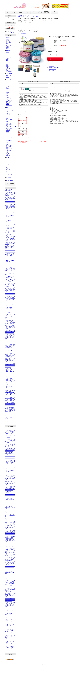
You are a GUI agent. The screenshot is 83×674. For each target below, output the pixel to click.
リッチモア (8, 40)
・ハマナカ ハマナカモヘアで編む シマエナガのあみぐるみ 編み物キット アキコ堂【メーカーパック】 (10, 391)
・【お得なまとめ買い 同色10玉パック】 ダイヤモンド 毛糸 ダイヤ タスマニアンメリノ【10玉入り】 (10, 450)
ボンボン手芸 (8, 150)
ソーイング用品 (9, 98)
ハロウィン (8, 154)
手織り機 (8, 91)
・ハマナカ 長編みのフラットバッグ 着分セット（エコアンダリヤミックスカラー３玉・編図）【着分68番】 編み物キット (10, 488)
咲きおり (7, 92)
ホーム (19, 15)
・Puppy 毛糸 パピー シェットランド (10, 642)
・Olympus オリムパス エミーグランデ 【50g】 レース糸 (10, 630)
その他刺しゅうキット (10, 165)
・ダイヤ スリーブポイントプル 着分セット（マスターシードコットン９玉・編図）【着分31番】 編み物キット (10, 477)
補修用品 (7, 103)
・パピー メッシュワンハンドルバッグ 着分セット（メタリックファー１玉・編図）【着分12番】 (10, 269)
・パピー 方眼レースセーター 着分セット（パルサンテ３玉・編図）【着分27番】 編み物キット (10, 346)
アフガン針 (8, 68)
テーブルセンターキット (10, 164)
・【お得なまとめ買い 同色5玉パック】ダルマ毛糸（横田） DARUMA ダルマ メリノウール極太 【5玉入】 (10, 303)
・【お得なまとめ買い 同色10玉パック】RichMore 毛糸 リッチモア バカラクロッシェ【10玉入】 (10, 280)
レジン (7, 104)
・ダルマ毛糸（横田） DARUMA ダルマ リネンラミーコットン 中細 (10, 420)
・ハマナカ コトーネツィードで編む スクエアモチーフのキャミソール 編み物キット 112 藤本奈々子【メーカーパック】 (10, 365)
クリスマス (8, 155)
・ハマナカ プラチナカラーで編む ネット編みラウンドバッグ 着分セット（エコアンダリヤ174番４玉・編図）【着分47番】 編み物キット (10, 551)
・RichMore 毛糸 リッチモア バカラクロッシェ (10, 277)
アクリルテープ (9, 125)
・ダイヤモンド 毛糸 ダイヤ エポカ (10, 428)
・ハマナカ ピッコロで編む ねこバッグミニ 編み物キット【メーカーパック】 (10, 258)
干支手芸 (7, 151)
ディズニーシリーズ (9, 162)
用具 (7, 76)
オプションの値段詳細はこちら (53, 64)
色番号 (49, 49)
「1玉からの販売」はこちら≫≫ (23, 33)
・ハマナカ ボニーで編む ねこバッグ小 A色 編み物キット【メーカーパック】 (10, 251)
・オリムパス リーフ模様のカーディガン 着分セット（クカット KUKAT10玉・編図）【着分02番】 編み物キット (10, 238)
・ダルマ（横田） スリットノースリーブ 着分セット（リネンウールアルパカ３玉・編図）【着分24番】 (10, 322)
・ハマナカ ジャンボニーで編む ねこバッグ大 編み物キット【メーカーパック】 (10, 247)
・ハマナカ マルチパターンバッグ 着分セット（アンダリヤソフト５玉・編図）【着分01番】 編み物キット (10, 336)
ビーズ (7, 86)
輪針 (7, 65)
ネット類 (7, 108)
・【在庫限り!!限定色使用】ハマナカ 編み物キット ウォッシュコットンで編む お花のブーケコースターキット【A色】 (10, 404)
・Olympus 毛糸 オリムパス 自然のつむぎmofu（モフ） (10, 499)
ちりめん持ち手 (9, 129)
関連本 (7, 47)
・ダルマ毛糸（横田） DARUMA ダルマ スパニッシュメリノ (10, 202)
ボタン (7, 112)
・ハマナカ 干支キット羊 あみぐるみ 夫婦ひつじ (10, 400)
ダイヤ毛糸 (8, 41)
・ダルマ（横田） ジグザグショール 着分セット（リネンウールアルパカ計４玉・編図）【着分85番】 (10, 332)
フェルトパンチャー (9, 101)
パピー (7, 44)
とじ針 (7, 69)
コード (7, 83)
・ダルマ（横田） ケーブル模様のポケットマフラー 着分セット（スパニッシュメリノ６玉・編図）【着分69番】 (10, 211)
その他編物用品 (9, 71)
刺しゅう (8, 157)
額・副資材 (8, 162)
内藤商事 (7, 46)
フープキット (8, 159)
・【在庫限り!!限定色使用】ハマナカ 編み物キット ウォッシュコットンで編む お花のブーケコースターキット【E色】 (10, 409)
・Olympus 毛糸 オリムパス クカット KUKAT (10, 228)
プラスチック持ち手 (9, 128)
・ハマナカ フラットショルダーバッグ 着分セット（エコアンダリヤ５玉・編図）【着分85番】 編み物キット (10, 609)
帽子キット (8, 147)
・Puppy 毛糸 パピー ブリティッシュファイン (10, 625)
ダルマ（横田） (9, 42)
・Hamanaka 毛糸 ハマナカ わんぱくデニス (10, 649)
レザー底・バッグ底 (9, 109)
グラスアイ (8, 118)
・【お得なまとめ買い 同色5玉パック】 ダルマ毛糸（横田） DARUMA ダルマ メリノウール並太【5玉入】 (10, 298)
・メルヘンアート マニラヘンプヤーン (10, 418)
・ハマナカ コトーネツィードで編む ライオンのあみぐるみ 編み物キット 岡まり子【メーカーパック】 (10, 370)
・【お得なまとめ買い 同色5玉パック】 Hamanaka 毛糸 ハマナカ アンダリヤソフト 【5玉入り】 (10, 311)
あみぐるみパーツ (10, 117)
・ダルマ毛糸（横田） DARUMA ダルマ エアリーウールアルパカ (10, 243)
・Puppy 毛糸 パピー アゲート (10, 235)
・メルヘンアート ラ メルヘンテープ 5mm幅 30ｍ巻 (10, 616)
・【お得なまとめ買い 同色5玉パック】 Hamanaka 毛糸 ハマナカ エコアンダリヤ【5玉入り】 (10, 457)
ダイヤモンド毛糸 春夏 (33, 16)
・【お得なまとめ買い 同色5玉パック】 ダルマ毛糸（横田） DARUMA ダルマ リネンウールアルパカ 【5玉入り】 (10, 326)
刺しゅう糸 (8, 160)
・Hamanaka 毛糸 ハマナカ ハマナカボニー (10, 614)
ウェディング (9, 174)
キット (7, 77)
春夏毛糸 (8, 50)
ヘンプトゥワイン (9, 82)
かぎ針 (7, 66)
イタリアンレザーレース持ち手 (11, 127)
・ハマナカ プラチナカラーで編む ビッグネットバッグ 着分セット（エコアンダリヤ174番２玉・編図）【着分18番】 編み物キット (10, 544)
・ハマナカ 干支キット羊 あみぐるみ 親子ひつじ (10, 398)
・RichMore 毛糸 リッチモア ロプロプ (10, 221)
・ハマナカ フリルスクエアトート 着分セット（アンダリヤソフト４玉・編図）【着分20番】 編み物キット (10, 359)
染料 (7, 172)
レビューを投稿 (51, 70)
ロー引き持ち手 (9, 134)
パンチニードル (9, 180)
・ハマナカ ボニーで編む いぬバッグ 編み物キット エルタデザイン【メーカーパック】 (10, 350)
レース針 (7, 67)
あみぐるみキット (9, 145)
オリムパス (8, 43)
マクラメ (7, 84)
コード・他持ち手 (9, 135)
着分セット (8, 48)
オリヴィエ (8, 93)
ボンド (7, 99)
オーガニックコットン (10, 148)
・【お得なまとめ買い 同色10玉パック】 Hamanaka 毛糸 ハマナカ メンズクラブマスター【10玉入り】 (10, 432)
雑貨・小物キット (10, 143)
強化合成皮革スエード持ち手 (11, 136)
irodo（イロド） (9, 113)
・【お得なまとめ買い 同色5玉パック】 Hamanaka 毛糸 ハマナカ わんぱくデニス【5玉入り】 (10, 436)
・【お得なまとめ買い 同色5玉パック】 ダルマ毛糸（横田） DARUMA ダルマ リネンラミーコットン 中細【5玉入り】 (10, 206)
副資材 (7, 107)
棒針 (7, 64)
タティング (8, 102)
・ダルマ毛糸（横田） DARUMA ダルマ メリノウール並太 (10, 294)
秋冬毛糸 (8, 38)
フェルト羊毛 (9, 73)
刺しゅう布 (8, 169)
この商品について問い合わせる (54, 67)
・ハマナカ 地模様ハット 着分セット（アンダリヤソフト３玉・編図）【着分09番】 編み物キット (10, 355)
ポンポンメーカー (9, 100)
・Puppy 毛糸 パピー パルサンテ (10, 315)
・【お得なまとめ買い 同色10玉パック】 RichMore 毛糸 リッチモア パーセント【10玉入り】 (10, 441)
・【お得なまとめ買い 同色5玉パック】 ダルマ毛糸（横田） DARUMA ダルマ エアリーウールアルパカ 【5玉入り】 (10, 289)
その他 (7, 88)
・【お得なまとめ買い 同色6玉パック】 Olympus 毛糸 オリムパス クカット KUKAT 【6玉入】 (10, 231)
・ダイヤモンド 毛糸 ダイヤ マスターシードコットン (10, 647)
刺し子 (7, 167)
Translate (13, 32)
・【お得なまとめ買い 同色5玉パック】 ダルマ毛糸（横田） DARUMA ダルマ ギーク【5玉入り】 (10, 198)
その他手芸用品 (9, 105)
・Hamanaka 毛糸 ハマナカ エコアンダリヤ (10, 622)
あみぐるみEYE (9, 119)
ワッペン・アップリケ (10, 110)
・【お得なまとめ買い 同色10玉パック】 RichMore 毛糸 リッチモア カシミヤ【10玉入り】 (10, 194)
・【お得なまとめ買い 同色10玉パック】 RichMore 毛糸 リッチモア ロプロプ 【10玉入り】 (10, 224)
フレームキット (9, 160)
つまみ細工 (8, 114)
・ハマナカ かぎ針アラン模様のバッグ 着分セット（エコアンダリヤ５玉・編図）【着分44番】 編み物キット (10, 482)
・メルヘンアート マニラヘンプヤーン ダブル (10, 218)
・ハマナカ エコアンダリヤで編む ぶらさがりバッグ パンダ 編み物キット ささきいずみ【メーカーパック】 (10, 374)
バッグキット (8, 146)
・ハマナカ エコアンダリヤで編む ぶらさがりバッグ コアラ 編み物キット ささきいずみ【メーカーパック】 (10, 380)
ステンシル (8, 177)
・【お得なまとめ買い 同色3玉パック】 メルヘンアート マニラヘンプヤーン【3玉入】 (10, 285)
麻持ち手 (7, 133)
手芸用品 (8, 95)
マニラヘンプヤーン (9, 81)
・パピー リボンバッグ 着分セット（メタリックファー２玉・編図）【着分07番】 (10, 273)
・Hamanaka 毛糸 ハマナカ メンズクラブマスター (10, 633)
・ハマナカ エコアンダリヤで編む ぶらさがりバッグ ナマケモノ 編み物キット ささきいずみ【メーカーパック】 (10, 385)
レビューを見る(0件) (52, 69)
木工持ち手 (8, 130)
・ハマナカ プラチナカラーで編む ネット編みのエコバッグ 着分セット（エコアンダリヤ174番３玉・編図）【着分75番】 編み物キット (10, 539)
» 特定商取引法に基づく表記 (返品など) (54, 61)
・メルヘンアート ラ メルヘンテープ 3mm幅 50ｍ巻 (10, 636)
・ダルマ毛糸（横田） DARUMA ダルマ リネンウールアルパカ (10, 317)
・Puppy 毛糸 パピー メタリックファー (10, 261)
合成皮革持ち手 (9, 124)
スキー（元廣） (9, 45)
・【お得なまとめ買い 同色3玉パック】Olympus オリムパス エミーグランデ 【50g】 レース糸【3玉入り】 (10, 466)
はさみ (7, 97)
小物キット (8, 144)
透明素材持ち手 (9, 137)
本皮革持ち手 (8, 123)
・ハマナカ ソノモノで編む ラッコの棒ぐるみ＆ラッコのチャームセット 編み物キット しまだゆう (10, 414)
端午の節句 (8, 153)
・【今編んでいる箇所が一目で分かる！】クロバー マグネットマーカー (10, 254)
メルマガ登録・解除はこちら (10, 656)
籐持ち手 (7, 132)
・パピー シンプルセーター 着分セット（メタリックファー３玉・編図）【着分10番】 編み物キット (10, 341)
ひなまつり (8, 152)
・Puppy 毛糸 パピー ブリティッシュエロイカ (10, 627)
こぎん (7, 166)
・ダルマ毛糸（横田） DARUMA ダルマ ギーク (10, 190)
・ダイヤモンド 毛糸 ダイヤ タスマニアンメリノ (10, 644)
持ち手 (7, 121)
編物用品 (8, 63)
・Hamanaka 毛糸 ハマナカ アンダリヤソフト (10, 308)
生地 (7, 111)
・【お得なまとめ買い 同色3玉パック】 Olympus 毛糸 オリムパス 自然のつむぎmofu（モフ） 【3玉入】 (10, 503)
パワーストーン (9, 85)
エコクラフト (9, 140)
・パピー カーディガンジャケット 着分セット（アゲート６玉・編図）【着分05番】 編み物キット (10, 264)
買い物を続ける (51, 66)
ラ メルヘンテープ (9, 81)
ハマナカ (7, 39)
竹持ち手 (7, 131)
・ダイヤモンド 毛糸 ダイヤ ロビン (10, 216)
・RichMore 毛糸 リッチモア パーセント (10, 639)
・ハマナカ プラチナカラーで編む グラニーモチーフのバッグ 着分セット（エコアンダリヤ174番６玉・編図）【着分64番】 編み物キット (10, 533)
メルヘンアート (9, 79)
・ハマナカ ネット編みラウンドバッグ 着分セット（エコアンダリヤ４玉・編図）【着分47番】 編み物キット (10, 526)
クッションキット (9, 163)
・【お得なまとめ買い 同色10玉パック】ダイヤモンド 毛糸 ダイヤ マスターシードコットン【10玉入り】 (10, 462)
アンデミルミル (9, 70)
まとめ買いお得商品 (24, 16)
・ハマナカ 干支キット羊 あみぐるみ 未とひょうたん (10, 394)
